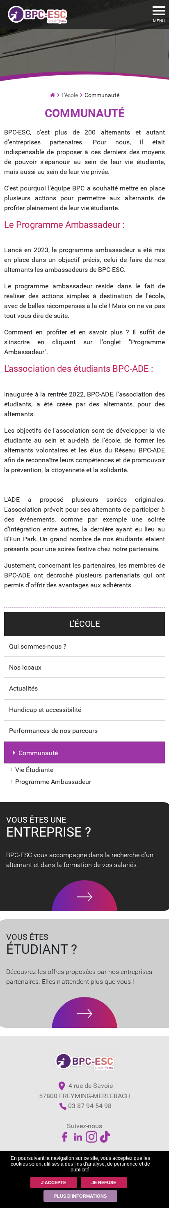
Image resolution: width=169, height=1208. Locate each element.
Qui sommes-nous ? (37, 646)
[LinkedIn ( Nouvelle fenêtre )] (78, 1137)
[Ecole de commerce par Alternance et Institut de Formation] (37, 14)
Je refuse (103, 1182)
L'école (70, 95)
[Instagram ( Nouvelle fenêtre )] (91, 1137)
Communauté (38, 753)
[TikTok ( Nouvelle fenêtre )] (105, 1137)
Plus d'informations (80, 1196)
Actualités (23, 688)
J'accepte (53, 1182)
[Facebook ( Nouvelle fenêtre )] (64, 1137)
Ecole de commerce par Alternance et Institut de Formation (52, 94)
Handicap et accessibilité (45, 710)
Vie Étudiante (34, 770)
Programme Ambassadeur (53, 782)
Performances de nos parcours (53, 731)
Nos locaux (25, 667)
